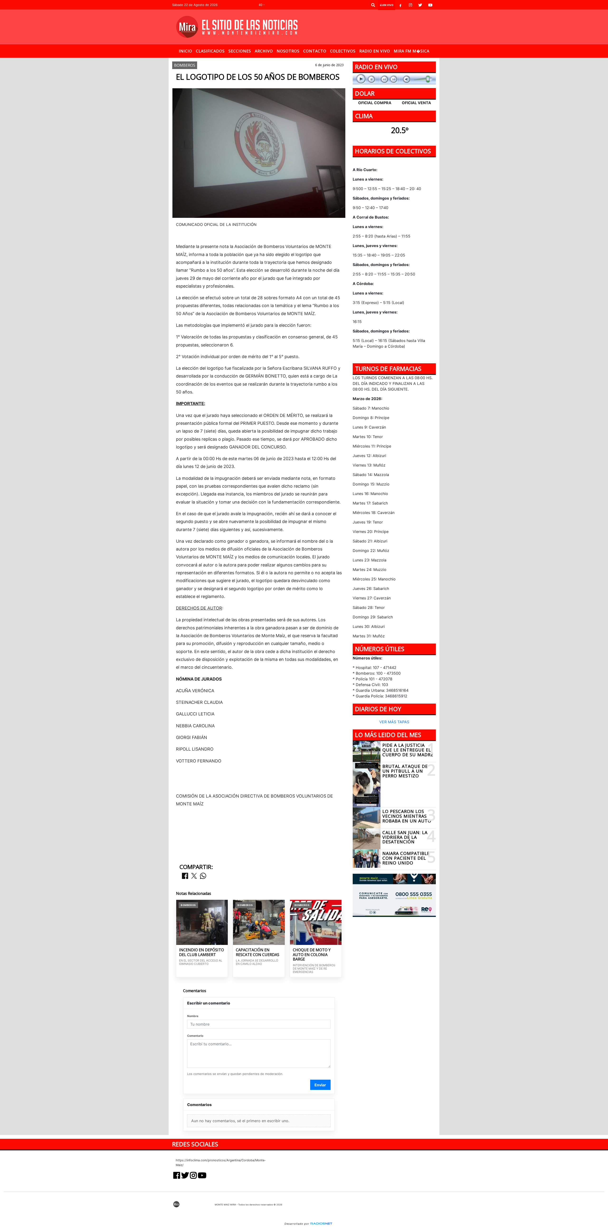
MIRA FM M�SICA (411, 51)
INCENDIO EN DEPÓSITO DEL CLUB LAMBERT (201, 952)
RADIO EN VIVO (374, 51)
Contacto (314, 51)
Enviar (320, 1085)
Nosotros (288, 51)
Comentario (195, 1035)
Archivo (264, 51)
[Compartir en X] (194, 876)
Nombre (192, 1016)
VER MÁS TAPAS (394, 722)
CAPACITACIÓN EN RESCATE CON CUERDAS (257, 952)
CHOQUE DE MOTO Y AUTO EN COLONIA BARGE (312, 955)
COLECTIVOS (343, 51)
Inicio (185, 51)
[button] (373, 4)
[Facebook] (400, 4)
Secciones (239, 51)
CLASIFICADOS (210, 51)
